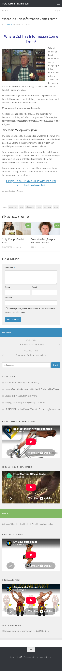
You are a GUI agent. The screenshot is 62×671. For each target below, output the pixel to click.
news (39, 207)
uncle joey (47, 207)
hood (21, 207)
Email (35, 287)
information (30, 207)
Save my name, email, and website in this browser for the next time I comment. (30, 310)
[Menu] (58, 3)
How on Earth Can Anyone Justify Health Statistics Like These (32, 389)
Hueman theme (45, 657)
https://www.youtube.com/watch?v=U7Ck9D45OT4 (25, 631)
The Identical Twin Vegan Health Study (22, 382)
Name (8, 287)
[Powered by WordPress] (21, 657)
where (56, 207)
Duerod (8, 24)
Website (8, 297)
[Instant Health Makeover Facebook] (58, 332)
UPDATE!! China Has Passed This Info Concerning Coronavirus (32, 409)
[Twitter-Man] (53, 332)
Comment (10, 267)
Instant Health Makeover (15, 3)
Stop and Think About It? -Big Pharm (21, 396)
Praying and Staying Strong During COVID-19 (25, 402)
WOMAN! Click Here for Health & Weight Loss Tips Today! (27, 524)
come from (13, 207)
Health (5, 10)
